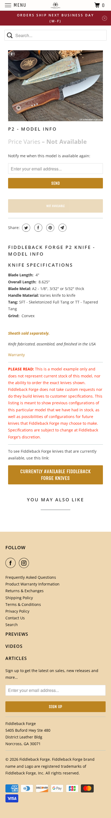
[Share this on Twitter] (25, 228)
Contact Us (15, 617)
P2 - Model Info (32, 129)
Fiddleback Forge (34, 759)
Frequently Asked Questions (30, 577)
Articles (16, 658)
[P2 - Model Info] (55, 85)
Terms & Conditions (23, 604)
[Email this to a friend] (62, 228)
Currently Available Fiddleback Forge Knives (55, 474)
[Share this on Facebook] (37, 228)
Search (11, 624)
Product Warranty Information (32, 584)
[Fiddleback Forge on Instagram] (25, 563)
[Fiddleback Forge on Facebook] (11, 563)
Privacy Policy (17, 611)
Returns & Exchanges (24, 590)
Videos (14, 646)
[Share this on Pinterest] (49, 228)
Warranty (16, 354)
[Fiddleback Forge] (55, 5)
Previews (16, 634)
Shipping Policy (19, 597)
